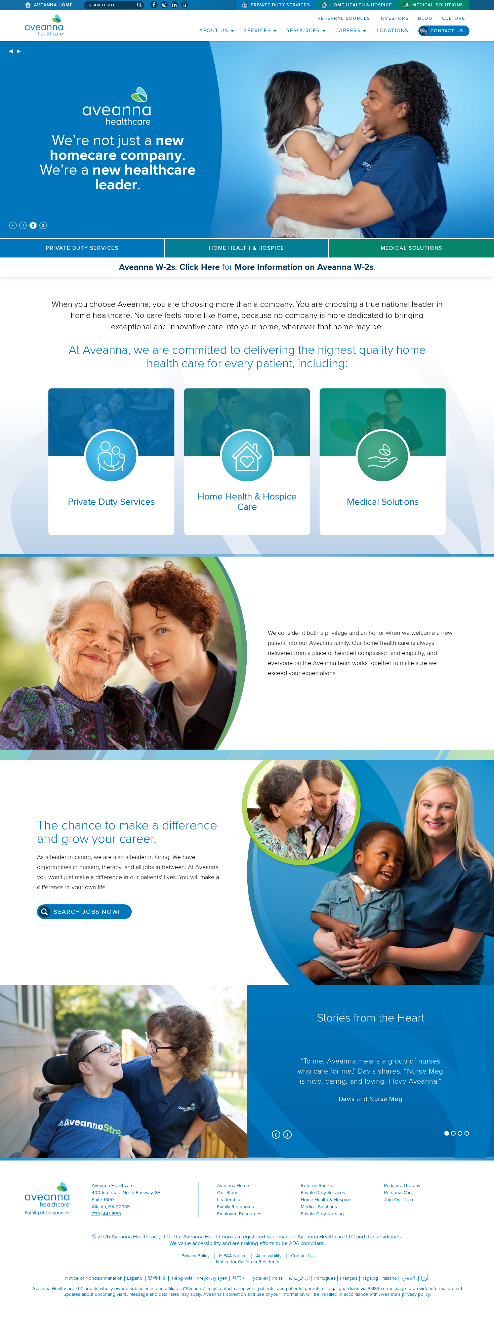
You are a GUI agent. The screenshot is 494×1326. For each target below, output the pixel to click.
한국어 (239, 1278)
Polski (278, 1278)
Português (325, 1278)
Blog (425, 18)
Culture (453, 18)
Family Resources (235, 1207)
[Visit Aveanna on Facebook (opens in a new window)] (154, 4)
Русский (259, 1278)
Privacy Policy (195, 1256)
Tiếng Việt (181, 1278)
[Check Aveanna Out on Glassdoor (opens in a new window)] (184, 4)
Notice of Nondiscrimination (94, 1278)
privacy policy (416, 1294)
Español (135, 1278)
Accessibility (269, 1256)
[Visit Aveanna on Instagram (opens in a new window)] (164, 4)
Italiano (389, 1278)
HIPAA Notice (233, 1256)
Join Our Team (399, 1199)
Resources (303, 31)
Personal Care (398, 1192)
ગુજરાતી (409, 1278)
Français (349, 1278)
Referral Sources (344, 18)
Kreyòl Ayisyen (212, 1278)
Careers (348, 31)
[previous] (11, 51)
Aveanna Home (53, 5)
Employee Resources (239, 1214)
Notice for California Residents (247, 1262)
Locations (393, 31)
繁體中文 (157, 1278)
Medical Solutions (437, 5)
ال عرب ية (299, 1278)
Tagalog (370, 1278)
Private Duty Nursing (322, 1214)
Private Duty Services (280, 5)
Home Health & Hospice (361, 5)
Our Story (227, 1192)
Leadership (228, 1199)
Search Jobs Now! (87, 911)
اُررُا (424, 1278)
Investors (394, 18)
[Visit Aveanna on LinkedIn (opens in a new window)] (174, 4)
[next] (19, 51)
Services (257, 31)
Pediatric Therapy (402, 1185)
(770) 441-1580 (106, 1214)
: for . (263, 269)
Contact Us (446, 31)
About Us (213, 31)
